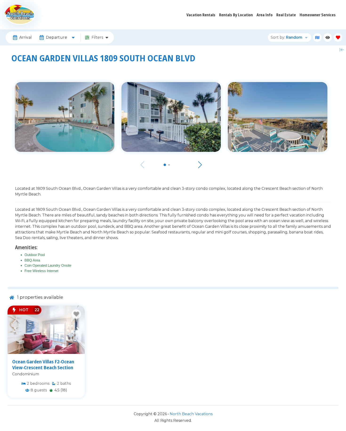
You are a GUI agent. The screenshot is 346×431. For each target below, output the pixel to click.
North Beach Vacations (191, 414)
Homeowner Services (318, 14)
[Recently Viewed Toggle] (327, 37)
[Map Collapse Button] (342, 50)
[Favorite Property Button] (76, 314)
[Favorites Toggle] (338, 37)
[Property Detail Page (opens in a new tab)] (46, 330)
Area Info (265, 14)
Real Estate (286, 14)
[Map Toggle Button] (317, 37)
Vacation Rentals (200, 14)
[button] (165, 165)
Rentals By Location (236, 14)
